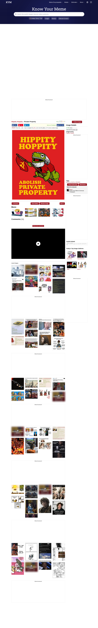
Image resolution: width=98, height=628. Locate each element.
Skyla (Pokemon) (80, 258)
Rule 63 (78, 269)
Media (66, 2)
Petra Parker (69, 258)
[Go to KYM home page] (9, 2)
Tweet (27, 125)
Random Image (44, 203)
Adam (71, 189)
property (73, 182)
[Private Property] (38, 165)
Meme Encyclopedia (55, 2)
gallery (34, 127)
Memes (54, 18)
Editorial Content (63, 18)
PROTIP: (14, 127)
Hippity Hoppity (17, 121)
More (81, 2)
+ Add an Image (77, 122)
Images (47, 18)
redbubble (77, 182)
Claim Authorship (72, 184)
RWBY (68, 269)
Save (21, 125)
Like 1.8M (60, 125)
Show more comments (38, 226)
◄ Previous (15, 203)
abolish (68, 182)
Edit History (83, 184)
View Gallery (35, 203)
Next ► (62, 203)
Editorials (74, 2)
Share (15, 125)
